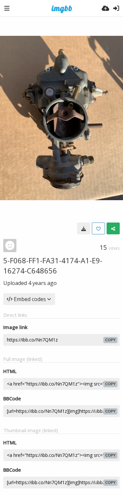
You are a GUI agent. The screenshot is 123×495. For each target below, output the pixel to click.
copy (110, 340)
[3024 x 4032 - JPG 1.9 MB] (83, 228)
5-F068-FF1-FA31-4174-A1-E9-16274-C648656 (52, 265)
